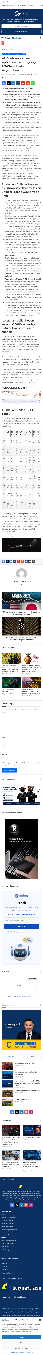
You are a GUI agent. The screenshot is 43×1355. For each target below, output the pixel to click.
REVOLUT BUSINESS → (21, 31)
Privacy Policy (23, 1352)
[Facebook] (3, 561)
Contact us (5, 1267)
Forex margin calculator (9, 1230)
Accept (21, 1337)
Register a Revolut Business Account (21, 537)
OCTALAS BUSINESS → (21, 26)
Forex (10, 49)
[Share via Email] (29, 561)
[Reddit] (22, 561)
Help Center (5, 1270)
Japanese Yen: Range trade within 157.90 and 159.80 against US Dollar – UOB (27, 1083)
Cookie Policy (14, 1352)
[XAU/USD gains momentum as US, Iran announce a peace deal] (31, 682)
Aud (4, 54)
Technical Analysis (14, 54)
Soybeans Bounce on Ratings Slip (27, 1091)
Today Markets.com (8, 1273)
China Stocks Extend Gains (25, 1063)
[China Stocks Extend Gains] (7, 1066)
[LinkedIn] (10, 561)
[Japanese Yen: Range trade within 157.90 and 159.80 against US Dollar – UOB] (7, 1083)
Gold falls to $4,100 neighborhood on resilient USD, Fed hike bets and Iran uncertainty (11, 668)
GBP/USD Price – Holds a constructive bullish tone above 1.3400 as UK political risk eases (31, 668)
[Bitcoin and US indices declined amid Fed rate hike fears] (11, 1155)
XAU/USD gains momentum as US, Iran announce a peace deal (31, 691)
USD (23, 54)
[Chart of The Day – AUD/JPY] (11, 682)
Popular (11, 1057)
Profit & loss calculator (9, 1217)
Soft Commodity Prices (9, 1240)
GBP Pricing (5, 1250)
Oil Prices (5, 1253)
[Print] (33, 561)
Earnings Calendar (7, 1226)
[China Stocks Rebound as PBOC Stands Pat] (7, 1075)
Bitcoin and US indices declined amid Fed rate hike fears (10, 1165)
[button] (40, 1320)
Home (5, 49)
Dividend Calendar (7, 1220)
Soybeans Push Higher (23, 1099)
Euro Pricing (5, 1246)
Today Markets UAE (10, 74)
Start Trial (21, 926)
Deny (21, 1343)
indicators (13, 349)
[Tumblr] (14, 561)
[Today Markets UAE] (13, 38)
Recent (32, 1057)
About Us (30, 1352)
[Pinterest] (18, 561)
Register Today (21, 818)
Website (4, 754)
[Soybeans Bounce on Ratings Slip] (7, 1093)
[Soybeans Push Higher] (7, 1102)
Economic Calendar (8, 1223)
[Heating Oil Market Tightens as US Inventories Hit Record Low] (32, 1155)
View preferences (21, 1348)
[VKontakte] (26, 561)
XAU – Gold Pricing (8, 1243)
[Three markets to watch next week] (32, 1130)
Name (4, 737)
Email (4, 746)
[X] (7, 561)
